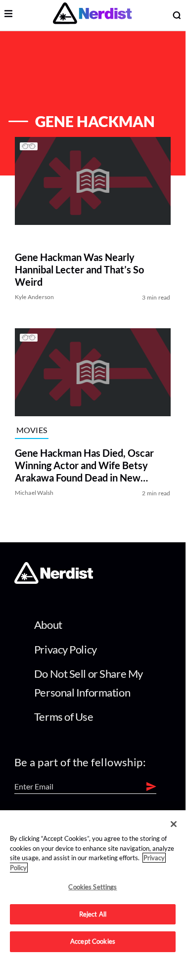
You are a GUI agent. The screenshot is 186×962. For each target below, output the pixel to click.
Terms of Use (63, 716)
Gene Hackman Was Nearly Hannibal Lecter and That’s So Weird (79, 270)
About (48, 624)
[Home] (53, 580)
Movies (31, 430)
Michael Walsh (34, 492)
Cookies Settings (92, 887)
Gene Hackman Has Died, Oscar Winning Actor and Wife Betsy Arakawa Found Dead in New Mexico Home (84, 465)
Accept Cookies (92, 941)
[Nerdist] (92, 15)
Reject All (92, 914)
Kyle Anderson (34, 297)
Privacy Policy (65, 649)
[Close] (174, 824)
